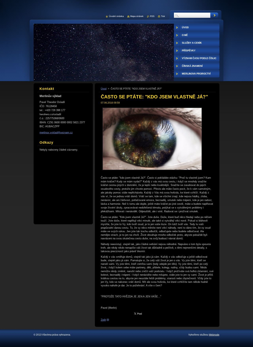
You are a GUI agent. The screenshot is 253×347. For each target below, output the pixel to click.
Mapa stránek (136, 16)
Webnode (214, 335)
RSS (152, 16)
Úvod (104, 89)
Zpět (103, 319)
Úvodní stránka (116, 16)
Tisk (163, 16)
